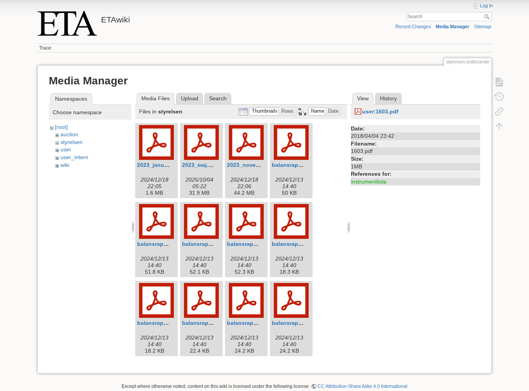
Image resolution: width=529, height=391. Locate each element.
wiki (64, 165)
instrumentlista (368, 181)
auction (69, 134)
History (388, 98)
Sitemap (482, 26)
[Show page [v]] (499, 82)
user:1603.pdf (380, 111)
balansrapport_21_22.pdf (215, 323)
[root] (61, 127)
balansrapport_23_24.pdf (305, 323)
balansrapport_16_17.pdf (170, 244)
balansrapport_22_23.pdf (260, 323)
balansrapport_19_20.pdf (305, 244)
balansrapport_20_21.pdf (170, 323)
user (65, 149)
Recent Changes (413, 26)
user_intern (74, 157)
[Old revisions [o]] (499, 96)
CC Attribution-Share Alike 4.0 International (362, 386)
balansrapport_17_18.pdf (215, 244)
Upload (189, 98)
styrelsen (71, 142)
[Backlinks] (499, 111)
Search (487, 16)
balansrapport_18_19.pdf (260, 244)
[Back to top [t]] (499, 126)
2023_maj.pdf (199, 165)
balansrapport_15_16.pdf (305, 165)
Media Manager (452, 26)
